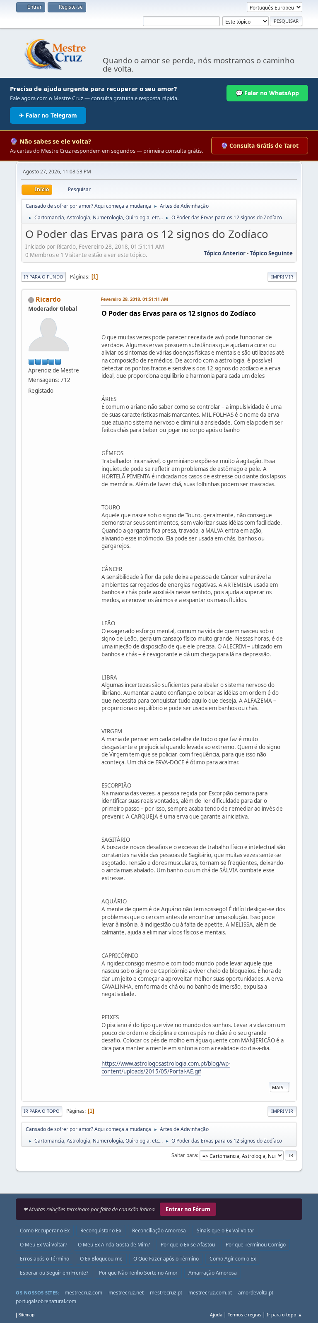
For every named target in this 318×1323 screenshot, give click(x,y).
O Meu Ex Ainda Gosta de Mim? (114, 1244)
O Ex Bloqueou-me (101, 1258)
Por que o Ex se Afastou (188, 1244)
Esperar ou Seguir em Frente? (54, 1272)
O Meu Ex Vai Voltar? (43, 1244)
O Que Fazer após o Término (166, 1258)
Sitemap (26, 1314)
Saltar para (184, 1155)
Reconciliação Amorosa (159, 1230)
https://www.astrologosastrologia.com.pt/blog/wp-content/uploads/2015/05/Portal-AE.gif (165, 1067)
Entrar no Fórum (188, 1209)
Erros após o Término (44, 1258)
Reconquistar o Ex (100, 1230)
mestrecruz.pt (166, 1292)
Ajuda (216, 1314)
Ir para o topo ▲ (284, 1314)
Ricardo (48, 299)
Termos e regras (244, 1314)
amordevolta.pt (255, 1292)
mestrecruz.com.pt (210, 1292)
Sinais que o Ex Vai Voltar (225, 1230)
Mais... (279, 1087)
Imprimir (282, 277)
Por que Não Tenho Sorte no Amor (138, 1272)
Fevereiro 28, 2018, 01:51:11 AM (134, 299)
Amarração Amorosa (212, 1272)
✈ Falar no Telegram (48, 115)
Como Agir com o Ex (233, 1258)
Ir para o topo (42, 1111)
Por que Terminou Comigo (256, 1244)
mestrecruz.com (83, 1292)
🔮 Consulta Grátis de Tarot (260, 145)
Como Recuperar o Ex (45, 1230)
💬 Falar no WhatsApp (267, 93)
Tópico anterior (225, 253)
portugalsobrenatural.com (46, 1301)
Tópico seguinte (271, 253)
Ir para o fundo (43, 277)
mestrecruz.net (126, 1292)
